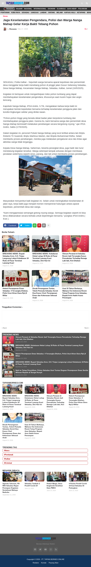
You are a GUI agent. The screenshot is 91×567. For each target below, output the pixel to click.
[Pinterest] (39, 225)
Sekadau (25, 12)
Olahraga (61, 9)
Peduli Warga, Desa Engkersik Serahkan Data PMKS (55, 486)
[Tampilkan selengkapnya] (48, 225)
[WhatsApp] (35, 225)
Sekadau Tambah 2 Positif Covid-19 (32, 485)
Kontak (43, 563)
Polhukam (82, 9)
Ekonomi (51, 9)
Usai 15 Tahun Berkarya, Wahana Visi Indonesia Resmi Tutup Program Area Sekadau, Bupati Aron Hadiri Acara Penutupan (74, 293)
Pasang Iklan (53, 563)
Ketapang (81, 12)
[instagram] (51, 550)
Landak (43, 12)
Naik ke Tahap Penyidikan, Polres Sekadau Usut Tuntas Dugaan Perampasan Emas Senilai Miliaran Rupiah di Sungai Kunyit (52, 371)
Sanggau (35, 12)
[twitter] (40, 550)
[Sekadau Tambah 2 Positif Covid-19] (34, 477)
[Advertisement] (45, 517)
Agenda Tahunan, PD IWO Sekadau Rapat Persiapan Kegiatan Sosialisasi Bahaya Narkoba (11, 488)
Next (86, 328)
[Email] (44, 225)
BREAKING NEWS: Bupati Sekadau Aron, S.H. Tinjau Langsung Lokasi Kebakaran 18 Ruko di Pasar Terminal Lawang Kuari (16, 258)
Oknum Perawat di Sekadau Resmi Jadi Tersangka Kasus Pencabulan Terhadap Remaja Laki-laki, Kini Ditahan (74, 257)
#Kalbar (7, 459)
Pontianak (5, 12)
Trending (9, 9)
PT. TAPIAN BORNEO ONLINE (52, 559)
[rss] (56, 550)
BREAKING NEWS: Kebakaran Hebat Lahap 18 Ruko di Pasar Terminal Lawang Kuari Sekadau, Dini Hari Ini (45, 257)
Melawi (60, 12)
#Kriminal (8, 463)
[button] (3, 3)
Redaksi (36, 563)
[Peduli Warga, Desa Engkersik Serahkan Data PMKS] (56, 477)
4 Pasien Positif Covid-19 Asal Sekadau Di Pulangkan (78, 486)
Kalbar (19, 9)
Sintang (51, 12)
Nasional (28, 9)
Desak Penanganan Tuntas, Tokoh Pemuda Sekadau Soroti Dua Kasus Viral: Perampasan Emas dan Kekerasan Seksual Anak (45, 293)
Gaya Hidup (72, 9)
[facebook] (35, 550)
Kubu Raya (15, 12)
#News (6, 450)
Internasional (40, 9)
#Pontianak (8, 455)
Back (5, 328)
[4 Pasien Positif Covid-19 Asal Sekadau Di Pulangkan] (79, 477)
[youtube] (45, 550)
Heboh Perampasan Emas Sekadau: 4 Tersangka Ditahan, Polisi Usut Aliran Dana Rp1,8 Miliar (15, 291)
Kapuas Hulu (69, 12)
